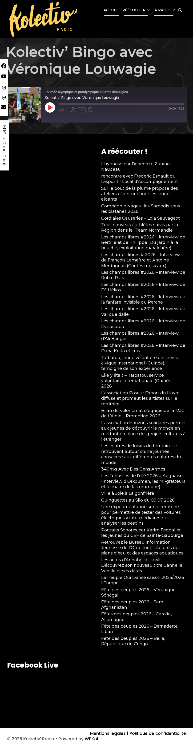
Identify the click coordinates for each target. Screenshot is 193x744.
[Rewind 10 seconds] (73, 109)
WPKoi (91, 739)
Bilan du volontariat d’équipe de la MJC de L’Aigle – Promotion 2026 (143, 413)
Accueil (112, 10)
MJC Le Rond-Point (4, 145)
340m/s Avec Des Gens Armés (133, 469)
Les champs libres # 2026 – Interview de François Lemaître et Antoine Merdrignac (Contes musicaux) (140, 260)
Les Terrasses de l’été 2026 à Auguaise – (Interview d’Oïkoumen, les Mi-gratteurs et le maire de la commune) (143, 481)
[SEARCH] (180, 10)
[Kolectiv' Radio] (44, 19)
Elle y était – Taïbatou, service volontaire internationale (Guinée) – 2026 (138, 381)
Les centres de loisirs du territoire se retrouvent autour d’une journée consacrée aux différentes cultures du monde (141, 454)
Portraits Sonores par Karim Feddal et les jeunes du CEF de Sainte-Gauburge (142, 532)
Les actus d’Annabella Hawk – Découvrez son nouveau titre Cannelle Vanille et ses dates (141, 565)
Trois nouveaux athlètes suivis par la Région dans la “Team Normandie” (139, 227)
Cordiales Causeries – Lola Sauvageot (140, 218)
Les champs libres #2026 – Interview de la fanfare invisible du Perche (143, 299)
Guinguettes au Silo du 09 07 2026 (138, 500)
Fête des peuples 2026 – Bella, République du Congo (133, 641)
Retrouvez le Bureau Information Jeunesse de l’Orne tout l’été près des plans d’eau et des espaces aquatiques (142, 548)
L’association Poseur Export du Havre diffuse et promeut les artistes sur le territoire (140, 398)
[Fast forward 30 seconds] (92, 109)
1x (81, 110)
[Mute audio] (63, 109)
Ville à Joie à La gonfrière (127, 493)
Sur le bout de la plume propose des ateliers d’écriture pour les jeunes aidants (139, 194)
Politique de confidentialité (157, 733)
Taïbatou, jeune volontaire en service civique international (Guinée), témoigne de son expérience (140, 363)
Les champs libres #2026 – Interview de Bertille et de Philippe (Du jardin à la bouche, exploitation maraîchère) (143, 242)
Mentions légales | (109, 733)
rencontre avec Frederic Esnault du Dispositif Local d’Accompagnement (139, 179)
